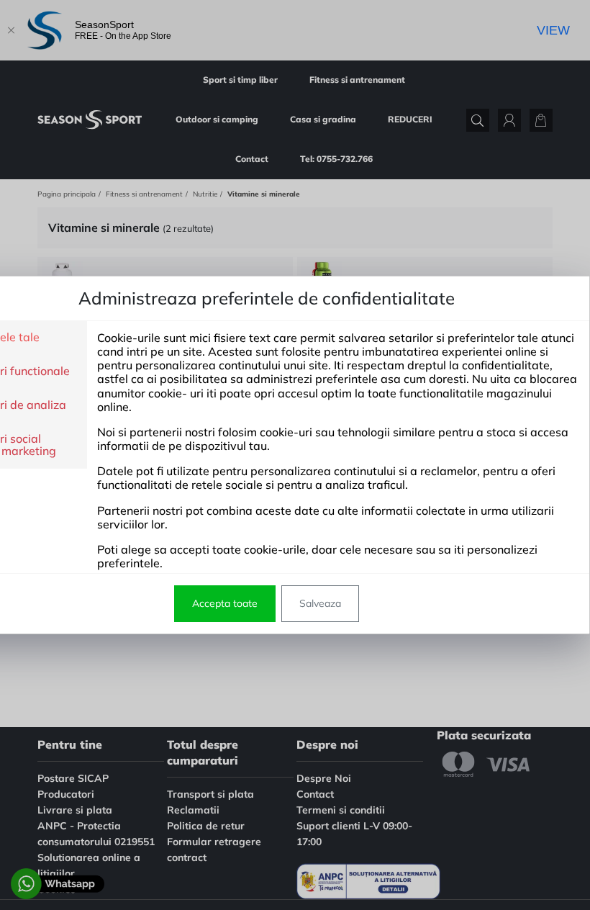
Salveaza (320, 603)
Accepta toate (225, 603)
